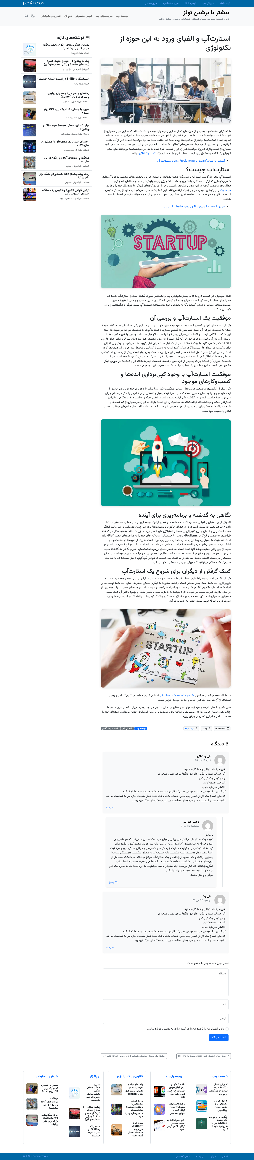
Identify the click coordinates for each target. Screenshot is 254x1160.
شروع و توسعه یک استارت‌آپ (177, 695)
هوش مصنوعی (47, 1076)
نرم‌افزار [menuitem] (68, 16)
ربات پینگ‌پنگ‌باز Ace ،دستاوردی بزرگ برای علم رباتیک (64, 176)
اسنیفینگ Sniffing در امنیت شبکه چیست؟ (63, 79)
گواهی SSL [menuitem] (191, 3)
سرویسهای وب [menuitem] (104, 16)
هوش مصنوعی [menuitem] (83, 16)
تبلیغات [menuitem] (200, 1156)
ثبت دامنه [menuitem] (225, 3)
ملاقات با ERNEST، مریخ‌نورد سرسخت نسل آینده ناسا (135, 1129)
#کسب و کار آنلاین (110, 728)
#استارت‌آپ (127, 728)
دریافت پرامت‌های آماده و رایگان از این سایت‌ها (66, 160)
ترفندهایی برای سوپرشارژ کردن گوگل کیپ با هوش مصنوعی (177, 1108)
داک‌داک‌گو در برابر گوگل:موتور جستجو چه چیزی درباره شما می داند (176, 1091)
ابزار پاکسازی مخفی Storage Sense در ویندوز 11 (66, 127)
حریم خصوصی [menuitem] (183, 1156)
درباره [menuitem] (213, 1156)
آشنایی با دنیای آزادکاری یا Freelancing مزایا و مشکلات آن (191, 161)
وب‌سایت (225, 190)
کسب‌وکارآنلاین (146, 153)
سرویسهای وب (174, 1076)
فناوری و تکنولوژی (130, 1076)
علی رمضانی (204, 756)
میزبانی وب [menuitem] (208, 3)
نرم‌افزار (95, 1076)
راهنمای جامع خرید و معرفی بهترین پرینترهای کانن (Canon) (68, 95)
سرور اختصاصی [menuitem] (171, 3)
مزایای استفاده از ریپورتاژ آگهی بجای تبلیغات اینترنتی (194, 206)
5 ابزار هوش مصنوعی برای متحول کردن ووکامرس (221, 1105)
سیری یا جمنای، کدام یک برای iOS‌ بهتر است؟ (66, 111)
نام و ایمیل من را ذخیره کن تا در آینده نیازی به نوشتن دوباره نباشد (185, 1029)
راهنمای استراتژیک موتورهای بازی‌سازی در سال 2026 (64, 144)
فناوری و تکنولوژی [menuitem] (51, 16)
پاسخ (109, 808)
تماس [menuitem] (225, 1156)
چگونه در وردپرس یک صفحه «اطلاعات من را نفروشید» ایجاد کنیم (218, 1123)
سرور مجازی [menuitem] (151, 3)
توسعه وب (141, 728)
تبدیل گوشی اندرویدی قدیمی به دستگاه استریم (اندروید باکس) (65, 192)
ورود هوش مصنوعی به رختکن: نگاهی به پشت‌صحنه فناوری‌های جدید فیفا (134, 1109)
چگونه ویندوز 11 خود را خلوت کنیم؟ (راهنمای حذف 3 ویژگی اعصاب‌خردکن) (66, 63)
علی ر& (207, 896)
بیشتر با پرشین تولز (206, 12)
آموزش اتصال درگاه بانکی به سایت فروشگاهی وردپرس (218, 1089)
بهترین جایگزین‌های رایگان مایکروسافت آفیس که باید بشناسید (66, 47)
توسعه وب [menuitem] (122, 16)
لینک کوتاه (189, 728)
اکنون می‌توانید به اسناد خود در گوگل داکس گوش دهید (176, 1125)
